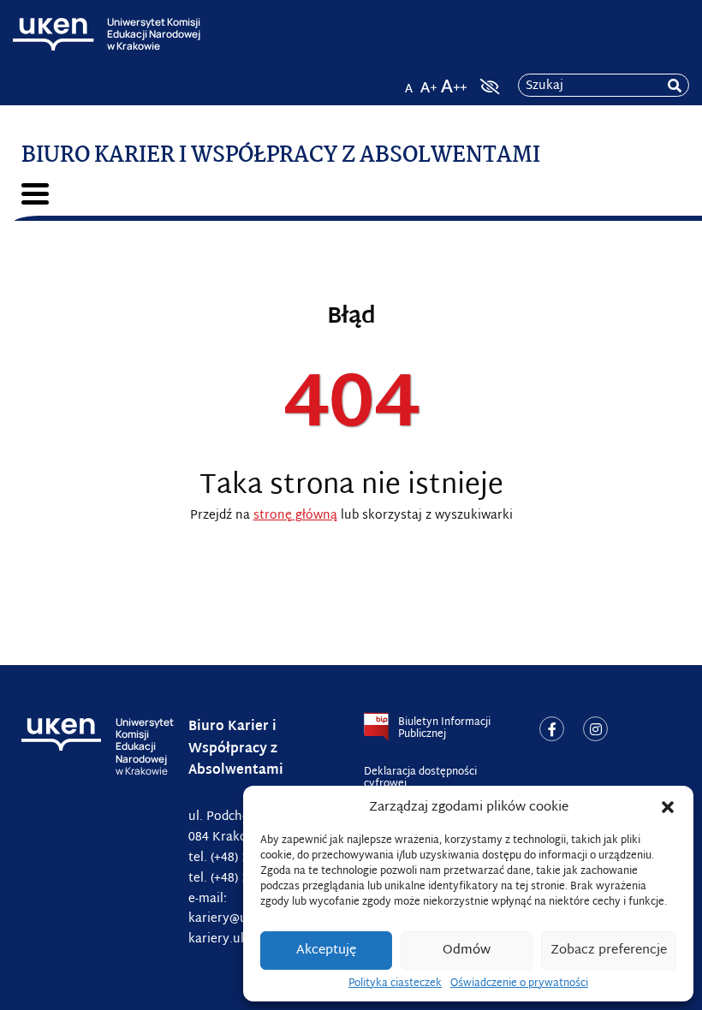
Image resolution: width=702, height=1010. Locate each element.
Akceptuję (326, 950)
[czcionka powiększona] (428, 81)
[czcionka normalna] (408, 81)
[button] (667, 807)
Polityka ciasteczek (395, 983)
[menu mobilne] (35, 193)
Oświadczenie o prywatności (519, 983)
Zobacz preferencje (608, 950)
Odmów (467, 950)
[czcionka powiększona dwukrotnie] (454, 81)
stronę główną (295, 515)
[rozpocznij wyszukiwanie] (674, 86)
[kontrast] (488, 86)
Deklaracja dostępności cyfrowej (420, 778)
